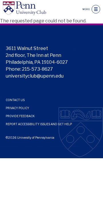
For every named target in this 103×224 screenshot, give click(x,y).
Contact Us (15, 100)
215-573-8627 (37, 69)
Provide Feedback (20, 116)
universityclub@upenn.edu (35, 76)
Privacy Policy (17, 108)
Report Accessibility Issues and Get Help (39, 124)
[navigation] (96, 9)
